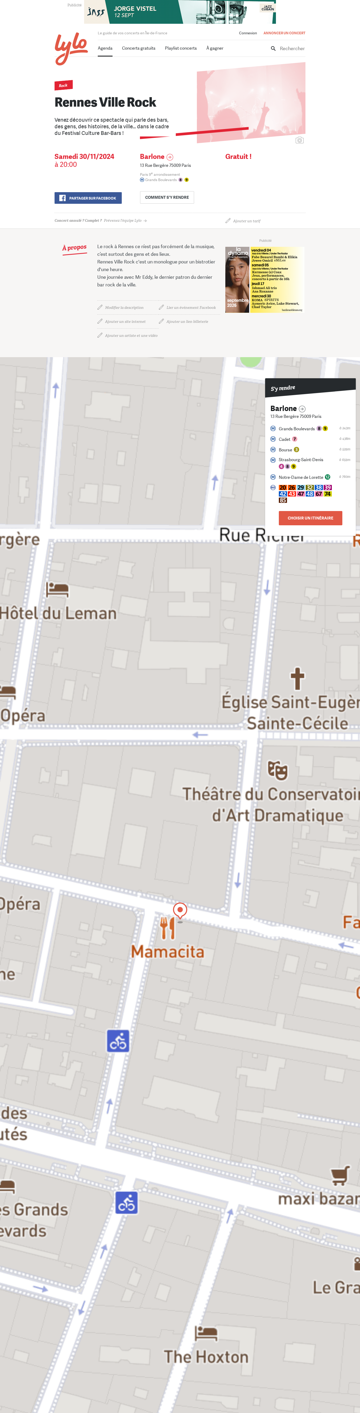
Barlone (152, 156)
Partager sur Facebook (92, 198)
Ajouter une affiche (276, 140)
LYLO (72, 49)
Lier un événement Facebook (191, 307)
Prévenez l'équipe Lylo (98, 220)
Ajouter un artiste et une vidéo (131, 335)
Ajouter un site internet (125, 321)
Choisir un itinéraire (310, 518)
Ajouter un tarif (246, 221)
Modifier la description (124, 307)
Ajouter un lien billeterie (187, 321)
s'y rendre (167, 197)
